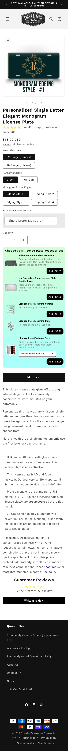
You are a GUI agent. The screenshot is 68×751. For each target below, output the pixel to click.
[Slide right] (42, 103)
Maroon (29, 179)
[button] (7, 19)
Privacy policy (48, 738)
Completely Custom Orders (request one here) (32, 638)
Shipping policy (46, 743)
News (10, 681)
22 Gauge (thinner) (19, 157)
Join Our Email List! (19, 689)
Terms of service (26, 743)
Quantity (8, 232)
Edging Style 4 (44, 202)
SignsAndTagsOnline (32, 733)
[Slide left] (26, 103)
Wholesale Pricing (18, 648)
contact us (53, 567)
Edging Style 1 (16, 194)
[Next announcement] (61, 4)
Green (10, 179)
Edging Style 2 (44, 194)
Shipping (7, 144)
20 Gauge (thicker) (19, 165)
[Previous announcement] (6, 4)
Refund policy (30, 738)
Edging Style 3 (16, 202)
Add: (55, 271)
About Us (13, 664)
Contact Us (14, 673)
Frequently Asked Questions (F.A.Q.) (30, 656)
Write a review (34, 600)
